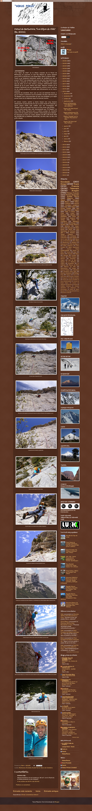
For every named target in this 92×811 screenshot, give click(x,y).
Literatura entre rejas (69, 271)
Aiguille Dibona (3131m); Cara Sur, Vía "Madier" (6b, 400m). (72, 588)
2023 (64, 68)
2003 (64, 170)
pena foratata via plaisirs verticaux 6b (70, 632)
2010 (64, 152)
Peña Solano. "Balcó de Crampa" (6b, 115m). (72, 572)
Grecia (75, 284)
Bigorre (70, 198)
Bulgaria (74, 242)
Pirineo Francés (73, 193)
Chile (62, 213)
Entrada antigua (51, 791)
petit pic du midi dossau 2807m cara (69, 647)
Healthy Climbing (66, 286)
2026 (64, 60)
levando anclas (66, 292)
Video (77, 202)
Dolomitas (64, 237)
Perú (71, 239)
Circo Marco (65, 621)
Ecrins (66, 223)
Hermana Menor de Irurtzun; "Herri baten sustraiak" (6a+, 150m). (72, 604)
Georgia (65, 255)
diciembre (67, 93)
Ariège (63, 219)
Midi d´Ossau (70, 211)
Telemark (74, 188)
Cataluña (67, 203)
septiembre (67, 101)
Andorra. (64, 749)
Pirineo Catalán (66, 208)
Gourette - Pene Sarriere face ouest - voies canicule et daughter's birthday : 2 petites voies (69, 731)
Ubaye (74, 268)
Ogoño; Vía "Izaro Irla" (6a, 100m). (70, 122)
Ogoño (77, 210)
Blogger (57, 802)
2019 (64, 78)
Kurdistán (71, 263)
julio (65, 128)
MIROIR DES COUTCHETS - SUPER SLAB (68, 669)
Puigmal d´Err (66, 278)
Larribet (74, 255)
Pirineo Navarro (74, 224)
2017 (64, 83)
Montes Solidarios (66, 273)
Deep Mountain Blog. (68, 674)
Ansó (68, 210)
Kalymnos (73, 287)
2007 (64, 160)
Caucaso (70, 253)
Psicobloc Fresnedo (74, 276)
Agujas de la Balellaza (68, 261)
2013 (64, 144)
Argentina (64, 216)
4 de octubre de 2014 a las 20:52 (28, 781)
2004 (64, 167)
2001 (64, 175)
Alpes (63, 200)
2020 (64, 76)
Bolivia (63, 253)
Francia (75, 186)
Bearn (67, 202)
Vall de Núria (75, 278)
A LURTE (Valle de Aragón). (67, 744)
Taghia (62, 260)
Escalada (28, 767)
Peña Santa (64, 276)
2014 (64, 91)
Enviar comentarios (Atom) (30, 794)
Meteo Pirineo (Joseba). (69, 767)
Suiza (70, 229)
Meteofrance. (66, 753)
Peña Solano (72, 257)
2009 (64, 154)
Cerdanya (73, 236)
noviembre (67, 96)
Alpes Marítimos (73, 247)
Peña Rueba (73, 237)
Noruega (70, 227)
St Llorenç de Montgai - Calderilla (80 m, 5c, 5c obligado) (69, 691)
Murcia (75, 274)
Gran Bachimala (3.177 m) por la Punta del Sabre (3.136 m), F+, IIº (69, 683)
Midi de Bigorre (74, 244)
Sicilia (71, 289)
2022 (64, 71)
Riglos (73, 206)
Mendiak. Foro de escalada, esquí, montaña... (67, 659)
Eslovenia (69, 284)
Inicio (38, 791)
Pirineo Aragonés (72, 195)
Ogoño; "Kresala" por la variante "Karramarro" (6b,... (71, 118)
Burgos (73, 223)
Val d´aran (64, 239)
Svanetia (72, 258)
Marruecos (64, 244)
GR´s (62, 232)
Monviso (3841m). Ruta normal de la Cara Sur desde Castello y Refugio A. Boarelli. (69, 580)
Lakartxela (76, 270)
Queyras (63, 215)
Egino (77, 253)
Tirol (78, 291)
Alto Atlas (76, 240)
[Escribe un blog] (38, 765)
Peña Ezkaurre (67, 245)
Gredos (63, 224)
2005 (64, 165)
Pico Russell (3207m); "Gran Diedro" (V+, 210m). (72, 565)
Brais (62, 638)
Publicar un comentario (23, 784)
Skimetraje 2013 (70, 291)
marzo (66, 138)
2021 (64, 73)
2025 (64, 63)
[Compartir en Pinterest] (41, 765)
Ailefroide (63, 236)
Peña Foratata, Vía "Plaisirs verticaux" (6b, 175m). (71, 551)
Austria (64, 279)
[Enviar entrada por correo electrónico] (34, 765)
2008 (64, 157)
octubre (66, 98)
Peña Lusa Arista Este (68, 675)
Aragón (75, 190)
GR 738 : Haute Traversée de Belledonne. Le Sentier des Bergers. (72, 558)
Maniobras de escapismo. (66, 680)
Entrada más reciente (22, 791)
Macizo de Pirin (74, 265)
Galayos (68, 274)
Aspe (74, 252)
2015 (64, 88)
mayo (66, 133)
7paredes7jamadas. (68, 696)
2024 (64, 66)
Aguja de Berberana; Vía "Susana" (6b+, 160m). (71, 113)
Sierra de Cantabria (47, 767)
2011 (64, 149)
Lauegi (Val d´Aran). (68, 746)
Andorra (72, 218)
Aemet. (64, 751)
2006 (64, 162)
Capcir (63, 263)
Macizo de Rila (69, 266)
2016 (64, 86)
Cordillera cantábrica (72, 205)
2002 (64, 172)
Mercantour (64, 268)
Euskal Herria (36, 767)
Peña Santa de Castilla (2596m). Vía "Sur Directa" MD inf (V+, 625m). (72, 544)
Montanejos (64, 289)
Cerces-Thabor (65, 270)
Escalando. (65, 688)
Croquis (76, 200)
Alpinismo (76, 221)
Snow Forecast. (66, 763)
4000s (67, 226)
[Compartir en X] (39, 765)
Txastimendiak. (66, 712)
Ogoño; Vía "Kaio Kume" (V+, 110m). (71, 109)
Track (76, 184)
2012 (64, 147)
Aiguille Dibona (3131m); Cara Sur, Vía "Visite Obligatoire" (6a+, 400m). (69, 596)
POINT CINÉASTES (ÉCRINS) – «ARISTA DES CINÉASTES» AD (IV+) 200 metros (69, 700)
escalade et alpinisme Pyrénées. (68, 728)
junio (65, 131)
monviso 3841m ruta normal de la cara (70, 615)
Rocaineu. (65, 720)
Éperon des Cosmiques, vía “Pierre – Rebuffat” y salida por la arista (69, 715)
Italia (65, 206)
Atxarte (76, 203)
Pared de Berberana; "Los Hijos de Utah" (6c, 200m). (70, 105)
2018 (64, 81)
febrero (66, 141)
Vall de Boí (72, 260)
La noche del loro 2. (68, 666)
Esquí (63, 184)
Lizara (72, 213)
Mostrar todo (75, 737)
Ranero (63, 258)
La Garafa (65, 706)
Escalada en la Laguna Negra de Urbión (68, 708)
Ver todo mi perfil (72, 52)
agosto (66, 126)
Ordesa (63, 257)
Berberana (22, 767)
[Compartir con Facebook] (40, 765)
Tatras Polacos (67, 234)
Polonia (72, 232)
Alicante (72, 215)
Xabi (69, 50)
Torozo (69, 252)
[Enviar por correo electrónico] (36, 765)
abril (65, 136)
